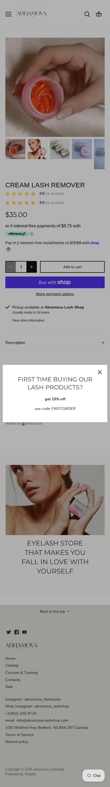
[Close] (100, 372)
